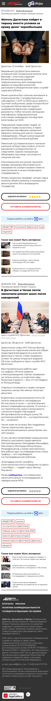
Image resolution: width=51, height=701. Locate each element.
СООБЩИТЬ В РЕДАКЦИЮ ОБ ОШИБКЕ (21, 611)
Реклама (20, 604)
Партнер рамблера (24, 688)
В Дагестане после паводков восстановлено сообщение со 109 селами (29, 567)
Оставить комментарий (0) (25, 207)
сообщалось (15, 475)
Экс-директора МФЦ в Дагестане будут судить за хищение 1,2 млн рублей (28, 253)
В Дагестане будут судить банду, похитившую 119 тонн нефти (25, 261)
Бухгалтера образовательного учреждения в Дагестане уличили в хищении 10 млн (26, 245)
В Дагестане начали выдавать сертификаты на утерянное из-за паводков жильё (29, 584)
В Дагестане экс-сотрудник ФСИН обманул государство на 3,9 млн (26, 270)
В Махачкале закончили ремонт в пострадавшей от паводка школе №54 (28, 575)
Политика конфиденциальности (21, 607)
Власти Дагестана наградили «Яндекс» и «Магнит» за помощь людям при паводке (29, 558)
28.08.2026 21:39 (8, 284)
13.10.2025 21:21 (7, 11)
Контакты (7, 604)
